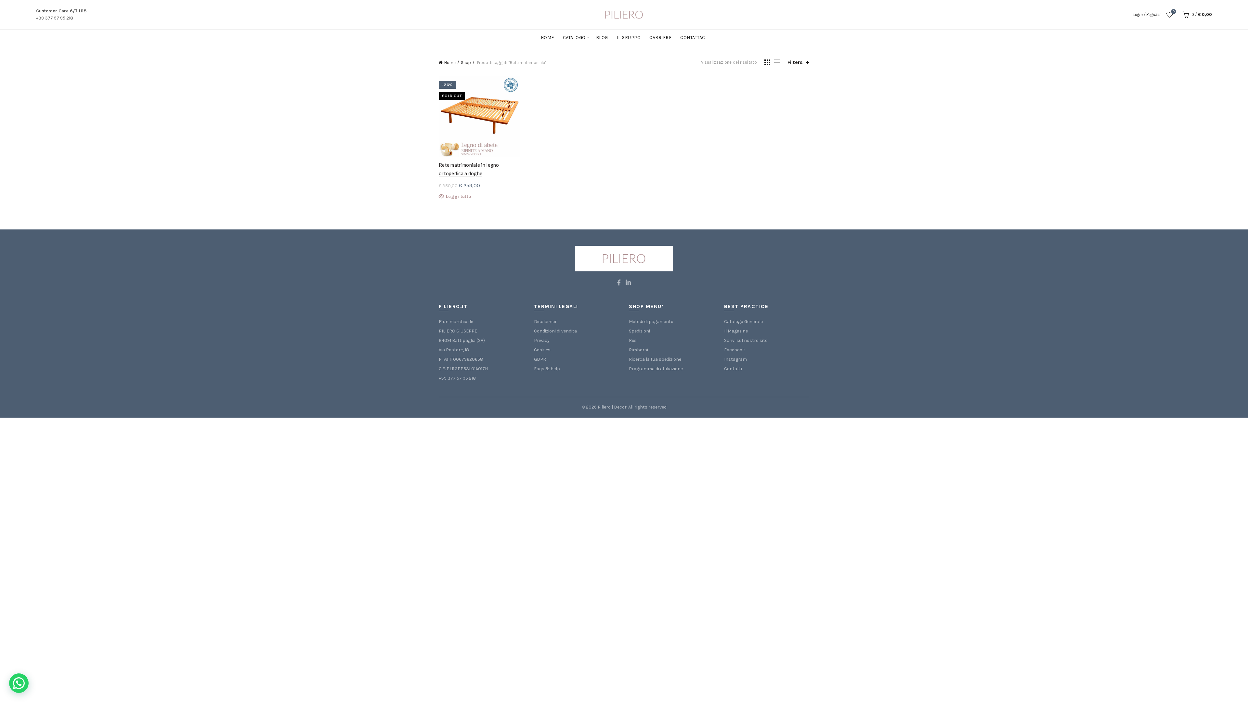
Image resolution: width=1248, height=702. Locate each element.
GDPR (540, 359)
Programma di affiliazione (656, 368)
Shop (466, 62)
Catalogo (574, 37)
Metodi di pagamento (651, 321)
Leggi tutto (458, 196)
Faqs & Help (547, 368)
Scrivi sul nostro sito (746, 340)
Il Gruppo (629, 37)
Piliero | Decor (612, 407)
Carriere (660, 37)
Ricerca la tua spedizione (655, 359)
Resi (633, 340)
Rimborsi (638, 350)
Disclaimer (545, 321)
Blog (602, 37)
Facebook (734, 350)
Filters (795, 62)
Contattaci (693, 37)
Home (547, 37)
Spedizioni (639, 331)
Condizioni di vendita (555, 331)
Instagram (735, 359)
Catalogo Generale (743, 321)
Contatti (733, 368)
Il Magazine (736, 331)
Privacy (542, 340)
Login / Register (1147, 14)
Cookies (542, 350)
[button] (19, 683)
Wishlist (1174, 11)
